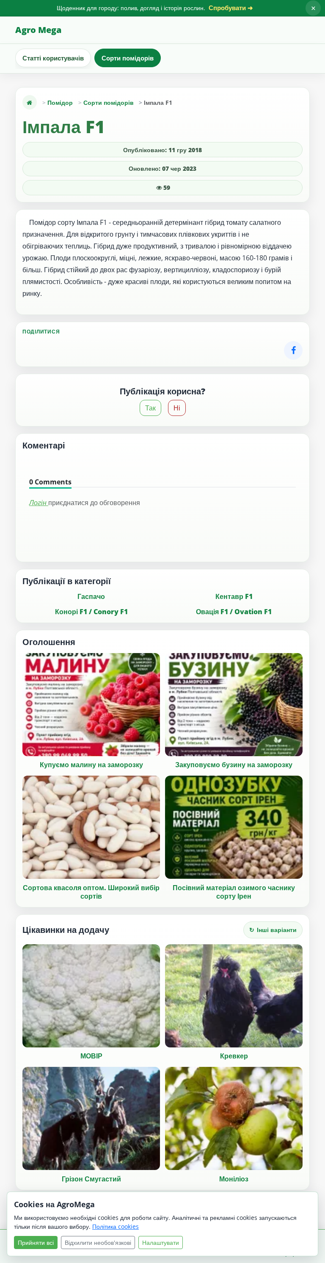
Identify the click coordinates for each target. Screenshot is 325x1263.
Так (150, 408)
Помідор (60, 102)
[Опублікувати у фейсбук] (293, 350)
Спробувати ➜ (231, 8)
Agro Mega (38, 30)
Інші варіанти (273, 930)
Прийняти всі (36, 1242)
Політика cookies (115, 1226)
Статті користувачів (53, 58)
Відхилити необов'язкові (98, 1242)
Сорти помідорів (128, 58)
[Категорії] (29, 102)
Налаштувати (160, 1242)
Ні (177, 408)
